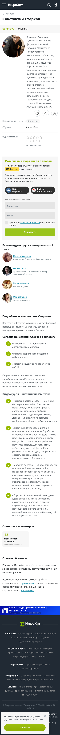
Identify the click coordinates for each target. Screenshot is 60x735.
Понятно (25, 727)
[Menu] (4, 5)
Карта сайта (47, 679)
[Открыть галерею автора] (13, 46)
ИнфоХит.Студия (26, 652)
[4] (37, 137)
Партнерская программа (37, 664)
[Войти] (55, 5)
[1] (28, 137)
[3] (34, 137)
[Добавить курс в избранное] (37, 113)
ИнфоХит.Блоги (39, 656)
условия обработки (30, 222)
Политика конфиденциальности (23, 679)
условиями (27, 590)
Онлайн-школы (19, 637)
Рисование (33, 121)
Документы (50, 675)
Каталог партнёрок (30, 668)
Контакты (38, 675)
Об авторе (8, 28)
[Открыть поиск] (49, 5)
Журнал (45, 637)
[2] (31, 137)
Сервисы (11, 652)
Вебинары (34, 637)
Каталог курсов (25, 633)
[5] (40, 137)
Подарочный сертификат (30, 641)
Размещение (34, 648)
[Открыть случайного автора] (54, 113)
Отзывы (23, 28)
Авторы (52, 633)
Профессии (40, 633)
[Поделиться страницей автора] (46, 113)
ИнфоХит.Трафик (44, 652)
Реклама (47, 648)
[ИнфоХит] (15, 5)
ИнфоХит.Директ (21, 656)
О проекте (26, 675)
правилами (27, 583)
